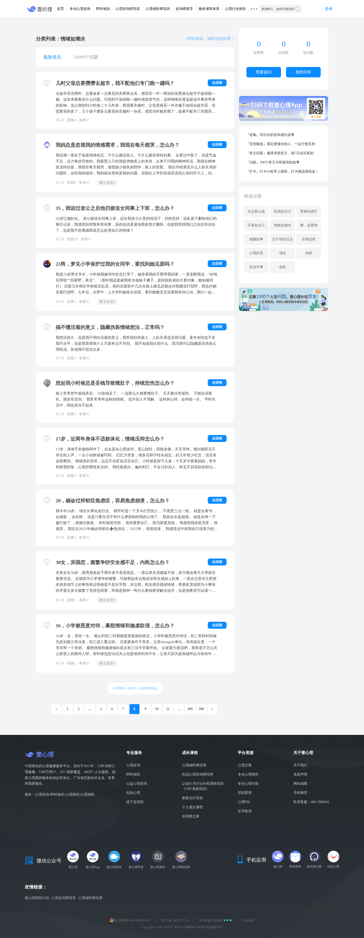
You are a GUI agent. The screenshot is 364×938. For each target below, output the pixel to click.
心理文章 (245, 765)
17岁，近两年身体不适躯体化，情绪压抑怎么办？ (110, 438)
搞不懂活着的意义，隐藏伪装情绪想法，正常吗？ (110, 327)
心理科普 (256, 253)
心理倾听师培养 (194, 765)
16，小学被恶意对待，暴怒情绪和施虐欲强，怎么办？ (115, 625)
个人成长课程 (192, 807)
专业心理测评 (248, 774)
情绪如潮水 (282, 225)
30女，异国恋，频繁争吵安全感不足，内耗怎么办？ (113, 562)
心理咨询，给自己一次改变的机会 (135, 688)
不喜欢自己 (256, 225)
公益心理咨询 (136, 783)
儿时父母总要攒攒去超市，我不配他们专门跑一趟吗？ (115, 83)
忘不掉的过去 (282, 239)
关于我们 (300, 765)
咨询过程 (309, 239)
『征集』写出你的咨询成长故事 (270, 135)
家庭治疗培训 (192, 798)
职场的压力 (282, 211)
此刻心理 (133, 793)
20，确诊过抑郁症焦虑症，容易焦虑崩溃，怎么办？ (113, 500)
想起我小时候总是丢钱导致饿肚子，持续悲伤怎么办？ (115, 383)
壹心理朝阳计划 (37, 898)
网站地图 (300, 783)
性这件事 (256, 267)
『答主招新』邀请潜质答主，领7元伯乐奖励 (279, 153)
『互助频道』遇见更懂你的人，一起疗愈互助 (280, 144)
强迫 (282, 253)
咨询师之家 (190, 816)
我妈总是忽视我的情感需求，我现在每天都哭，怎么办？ (118, 145)
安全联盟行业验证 (211, 920)
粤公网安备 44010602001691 (132, 920)
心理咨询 (133, 765)
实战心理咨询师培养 (197, 774)
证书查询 (245, 811)
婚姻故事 (256, 239)
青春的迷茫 (308, 211)
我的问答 (303, 72)
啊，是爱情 (308, 225)
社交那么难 (256, 211)
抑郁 (308, 253)
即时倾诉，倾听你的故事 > (210, 38)
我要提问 (264, 72)
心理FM (244, 802)
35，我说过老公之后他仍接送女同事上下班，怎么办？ (115, 208)
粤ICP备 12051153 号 (174, 920)
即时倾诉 (133, 774)
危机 (282, 267)
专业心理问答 (248, 783)
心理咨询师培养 (64, 898)
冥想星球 (245, 793)
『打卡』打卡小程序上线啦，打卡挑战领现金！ (282, 171)
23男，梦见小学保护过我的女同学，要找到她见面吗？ (115, 264)
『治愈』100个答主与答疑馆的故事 (273, 162)
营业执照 (248, 920)
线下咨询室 (135, 802)
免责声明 (300, 774)
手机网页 (300, 793)
